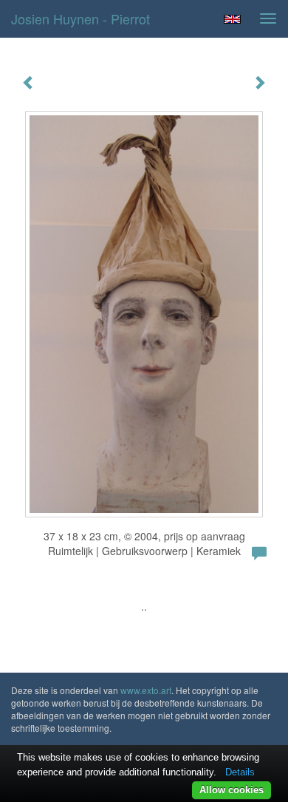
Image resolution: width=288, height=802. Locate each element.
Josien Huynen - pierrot (80, 18)
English (232, 19)
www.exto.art (145, 690)
